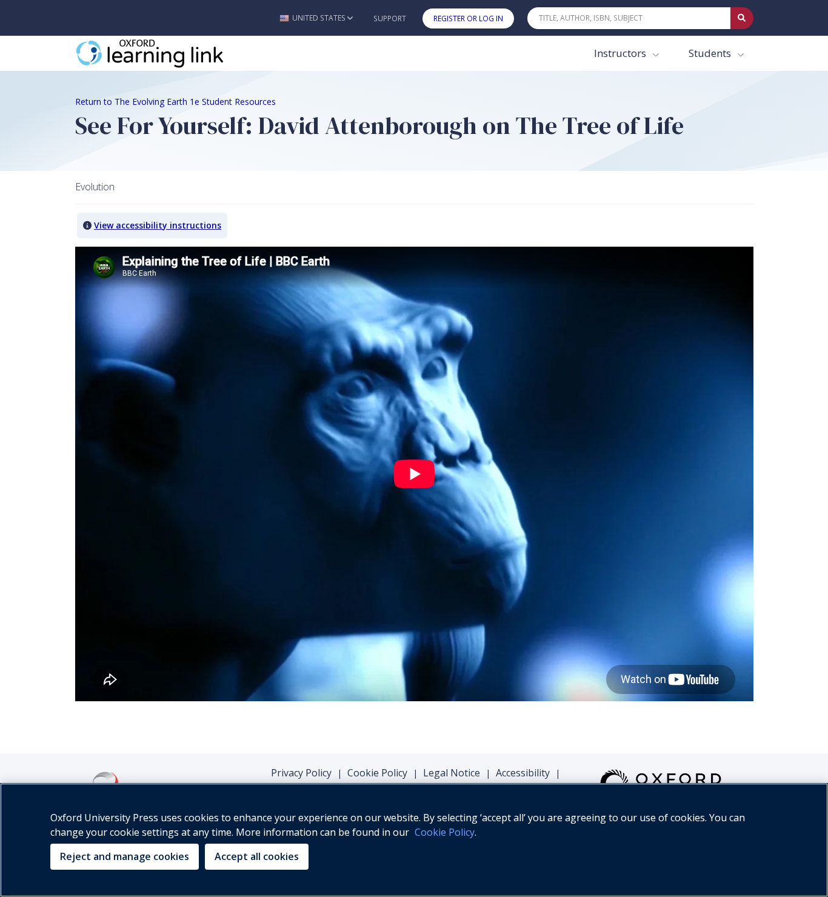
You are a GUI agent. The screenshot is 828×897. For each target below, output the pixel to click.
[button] (316, 18)
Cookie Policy (377, 772)
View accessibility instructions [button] (157, 225)
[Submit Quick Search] (741, 18)
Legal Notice (451, 772)
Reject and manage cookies (124, 856)
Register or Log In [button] (468, 18)
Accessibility (523, 772)
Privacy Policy (301, 772)
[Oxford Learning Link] (166, 53)
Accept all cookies (257, 856)
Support (389, 18)
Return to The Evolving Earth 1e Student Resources (175, 101)
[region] (414, 840)
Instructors (621, 53)
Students (711, 53)
